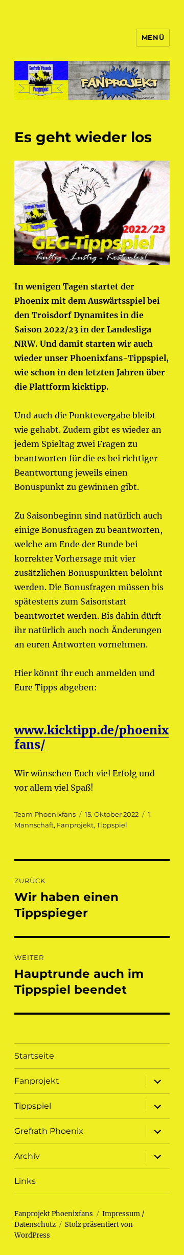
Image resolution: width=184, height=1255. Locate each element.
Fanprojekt (75, 825)
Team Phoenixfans (45, 814)
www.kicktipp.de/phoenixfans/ (91, 737)
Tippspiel (112, 825)
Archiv (27, 1156)
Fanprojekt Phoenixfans (53, 1213)
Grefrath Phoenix (48, 1131)
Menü (153, 37)
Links (25, 1181)
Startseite (34, 1056)
